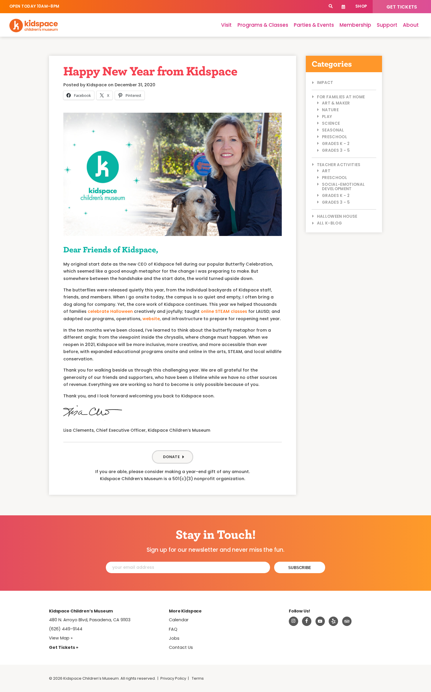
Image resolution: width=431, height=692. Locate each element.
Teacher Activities (339, 165)
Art (326, 171)
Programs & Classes (262, 24)
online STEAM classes (224, 311)
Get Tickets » (63, 647)
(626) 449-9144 (65, 629)
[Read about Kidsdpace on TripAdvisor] (347, 621)
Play (327, 116)
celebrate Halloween (110, 311)
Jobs (174, 638)
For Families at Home (341, 97)
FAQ (173, 629)
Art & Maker (336, 103)
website (151, 319)
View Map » (61, 638)
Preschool (334, 137)
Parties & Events (314, 24)
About (411, 24)
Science (331, 123)
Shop (361, 6)
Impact (325, 82)
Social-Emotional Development (343, 186)
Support (387, 24)
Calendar (343, 6)
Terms (198, 678)
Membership (355, 24)
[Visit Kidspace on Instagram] (293, 621)
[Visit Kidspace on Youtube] (320, 621)
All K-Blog (329, 223)
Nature (330, 110)
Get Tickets (401, 7)
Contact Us (181, 647)
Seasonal (333, 130)
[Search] (330, 6)
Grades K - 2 (335, 143)
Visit (226, 24)
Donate (171, 456)
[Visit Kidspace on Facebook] (306, 621)
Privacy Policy (173, 678)
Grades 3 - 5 (336, 150)
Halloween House (337, 216)
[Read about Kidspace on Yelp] (333, 621)
